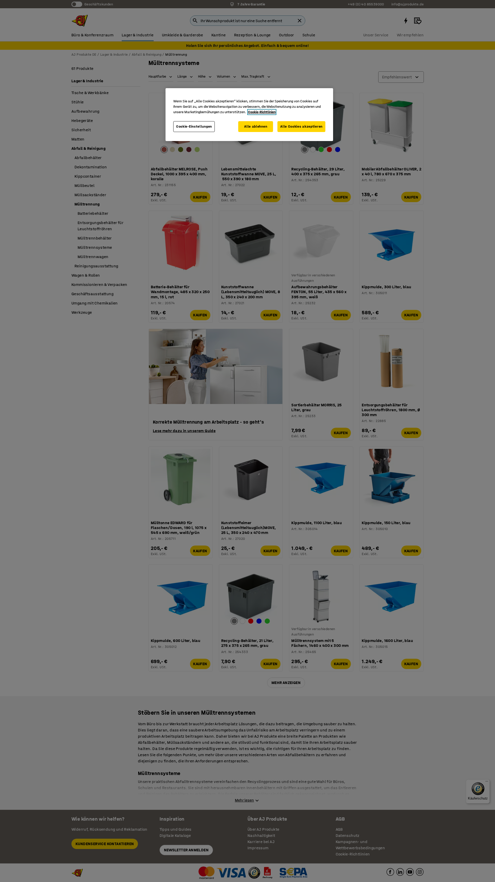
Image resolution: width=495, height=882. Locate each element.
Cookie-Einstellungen (194, 126)
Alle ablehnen (255, 126)
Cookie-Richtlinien (262, 112)
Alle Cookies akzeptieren (301, 126)
